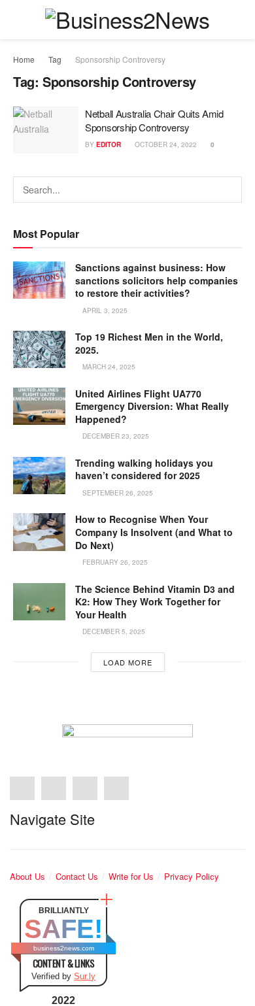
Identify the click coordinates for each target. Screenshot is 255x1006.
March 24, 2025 (107, 366)
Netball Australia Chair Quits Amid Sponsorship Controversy (154, 120)
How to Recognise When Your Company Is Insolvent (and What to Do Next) (154, 531)
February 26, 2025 (114, 562)
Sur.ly (84, 976)
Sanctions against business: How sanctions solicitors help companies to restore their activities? (156, 280)
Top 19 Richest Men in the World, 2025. (149, 343)
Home (24, 59)
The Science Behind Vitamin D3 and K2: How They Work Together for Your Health (155, 601)
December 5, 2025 (112, 631)
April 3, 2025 (104, 310)
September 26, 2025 (116, 492)
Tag (54, 59)
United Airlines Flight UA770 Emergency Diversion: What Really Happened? (152, 406)
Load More (127, 662)
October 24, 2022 (165, 144)
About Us (27, 876)
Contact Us (77, 876)
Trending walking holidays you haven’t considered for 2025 (144, 469)
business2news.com (63, 948)
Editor (108, 144)
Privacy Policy (191, 876)
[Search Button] (229, 189)
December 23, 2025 (114, 436)
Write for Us (131, 876)
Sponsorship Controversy (120, 59)
